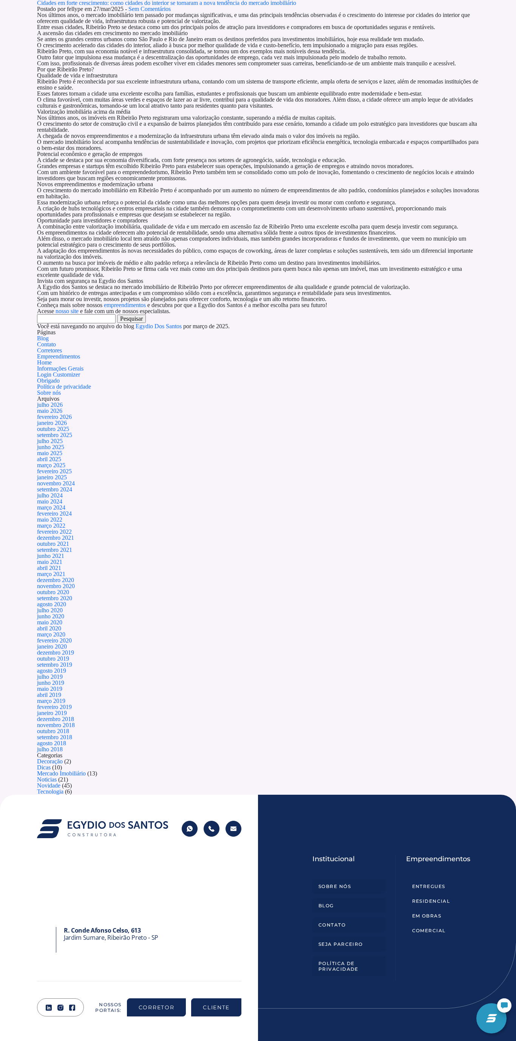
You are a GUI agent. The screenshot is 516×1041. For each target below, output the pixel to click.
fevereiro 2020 (54, 640)
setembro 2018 (54, 737)
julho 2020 (50, 610)
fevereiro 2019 (54, 707)
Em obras (427, 916)
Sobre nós (49, 392)
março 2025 (51, 465)
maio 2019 (49, 689)
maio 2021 (49, 562)
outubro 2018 (53, 731)
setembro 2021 (54, 550)
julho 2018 (50, 749)
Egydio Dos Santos (159, 326)
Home (44, 362)
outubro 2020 (53, 592)
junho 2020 (50, 616)
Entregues (428, 886)
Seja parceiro (340, 944)
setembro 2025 (54, 435)
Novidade (48, 785)
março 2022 (51, 525)
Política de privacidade (64, 386)
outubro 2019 (53, 658)
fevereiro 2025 (54, 471)
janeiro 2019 (52, 713)
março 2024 (51, 507)
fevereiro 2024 (54, 513)
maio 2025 (49, 453)
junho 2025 (50, 447)
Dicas (44, 767)
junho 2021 (50, 556)
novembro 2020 (56, 586)
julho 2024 (50, 495)
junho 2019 (50, 683)
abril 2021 (49, 568)
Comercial (429, 930)
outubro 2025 (53, 429)
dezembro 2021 (55, 537)
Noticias (47, 779)
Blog (43, 338)
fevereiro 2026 (54, 417)
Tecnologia (50, 791)
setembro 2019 (54, 664)
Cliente (216, 1007)
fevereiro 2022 (54, 531)
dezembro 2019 (55, 652)
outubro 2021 (53, 544)
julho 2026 (50, 405)
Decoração (50, 761)
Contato (46, 344)
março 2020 (51, 634)
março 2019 (51, 701)
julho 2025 (50, 441)
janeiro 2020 (52, 646)
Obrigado (48, 380)
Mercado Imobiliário (61, 773)
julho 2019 (50, 676)
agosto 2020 (51, 604)
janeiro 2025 (52, 477)
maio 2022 (49, 519)
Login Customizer (58, 374)
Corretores (49, 350)
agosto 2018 (51, 743)
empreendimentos (125, 305)
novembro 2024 (56, 483)
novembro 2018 (56, 725)
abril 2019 (49, 695)
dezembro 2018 (55, 719)
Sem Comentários (149, 9)
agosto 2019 (51, 670)
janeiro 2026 (52, 423)
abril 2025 (49, 459)
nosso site (67, 311)
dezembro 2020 (55, 580)
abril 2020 (49, 628)
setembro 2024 (54, 489)
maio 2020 (49, 622)
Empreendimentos (58, 356)
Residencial (431, 901)
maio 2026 (49, 411)
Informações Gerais (60, 368)
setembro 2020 (54, 598)
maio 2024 (49, 501)
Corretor (156, 1007)
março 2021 (51, 574)
